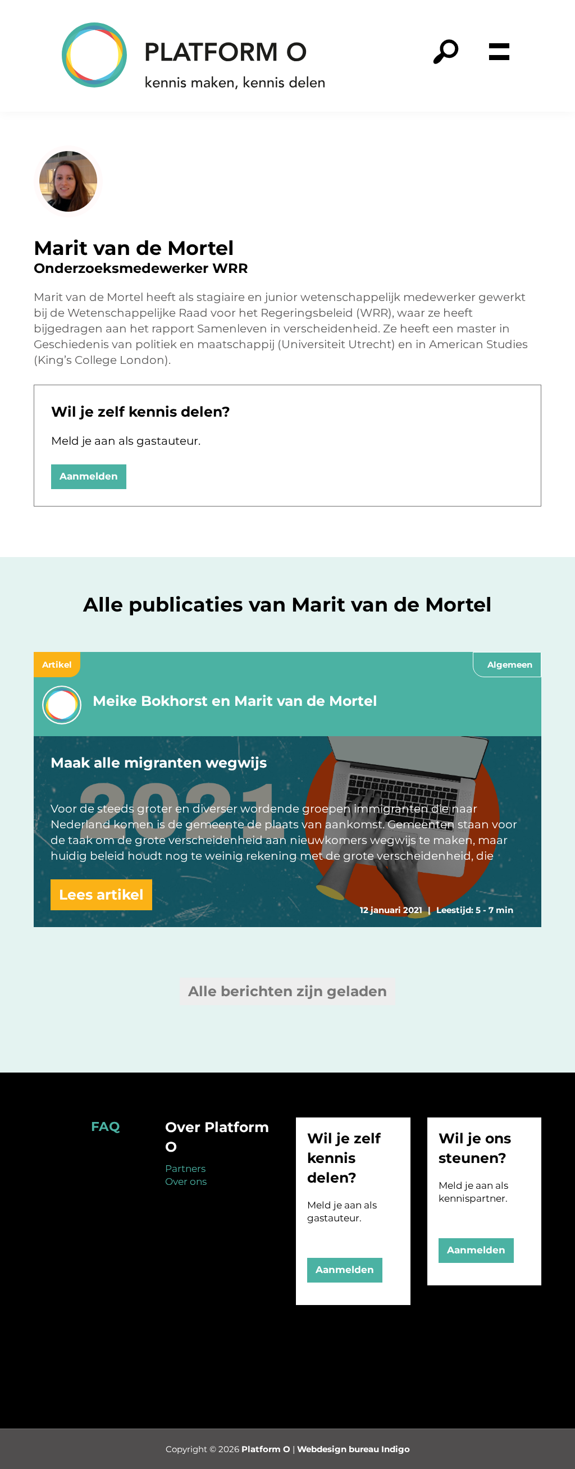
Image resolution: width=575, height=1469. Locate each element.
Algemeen (509, 664)
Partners (185, 1168)
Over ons (186, 1181)
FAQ (105, 1126)
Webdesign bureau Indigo (353, 1449)
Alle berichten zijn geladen (287, 991)
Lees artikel (101, 894)
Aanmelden (89, 476)
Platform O (265, 1449)
